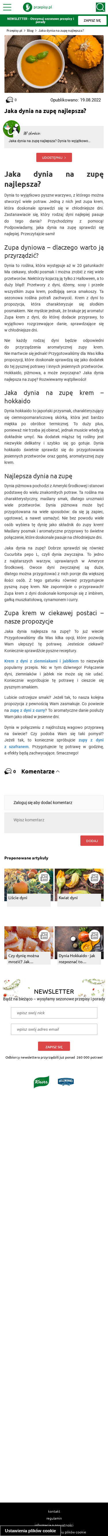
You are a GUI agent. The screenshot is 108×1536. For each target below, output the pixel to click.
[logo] (37, 7)
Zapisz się (54, 1046)
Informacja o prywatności (54, 1525)
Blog (30, 30)
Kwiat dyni (68, 897)
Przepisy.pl (14, 30)
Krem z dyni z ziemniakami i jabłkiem (41, 661)
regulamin (54, 1518)
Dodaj (92, 840)
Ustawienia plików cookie (30, 1530)
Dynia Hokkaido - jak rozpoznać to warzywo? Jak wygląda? (77, 959)
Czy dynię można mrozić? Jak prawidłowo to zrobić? (28, 959)
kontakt (54, 1511)
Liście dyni (17, 897)
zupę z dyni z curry (27, 710)
